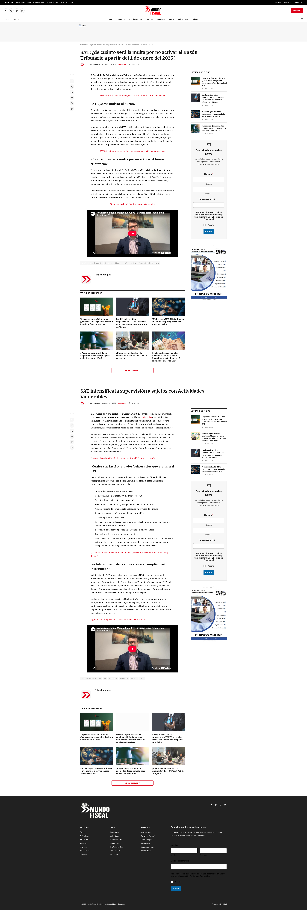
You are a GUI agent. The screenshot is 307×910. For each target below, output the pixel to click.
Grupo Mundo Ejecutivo (116, 904)
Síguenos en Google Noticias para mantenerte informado (118, 619)
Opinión (195, 19)
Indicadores (183, 19)
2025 (84, 263)
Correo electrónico (209, 199)
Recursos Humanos (165, 19)
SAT (110, 19)
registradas (146, 417)
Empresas (287, 2)
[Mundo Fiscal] (153, 10)
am (105, 678)
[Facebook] (72, 81)
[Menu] (302, 19)
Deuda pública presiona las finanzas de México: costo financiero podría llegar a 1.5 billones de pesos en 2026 (166, 357)
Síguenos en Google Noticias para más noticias (132, 204)
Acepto (211, 225)
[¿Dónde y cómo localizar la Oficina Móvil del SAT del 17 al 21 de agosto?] (132, 340)
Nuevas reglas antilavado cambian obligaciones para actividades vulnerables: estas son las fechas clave (46, 2)
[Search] (298, 19)
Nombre (209, 184)
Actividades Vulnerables (91, 678)
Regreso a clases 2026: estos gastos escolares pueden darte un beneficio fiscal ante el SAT (96, 322)
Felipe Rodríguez (94, 64)
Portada (83, 45)
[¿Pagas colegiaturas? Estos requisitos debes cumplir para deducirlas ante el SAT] (96, 340)
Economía (298, 2)
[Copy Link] (72, 108)
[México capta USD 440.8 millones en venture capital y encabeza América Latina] (168, 307)
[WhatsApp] (72, 103)
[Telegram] (72, 97)
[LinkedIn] (72, 92)
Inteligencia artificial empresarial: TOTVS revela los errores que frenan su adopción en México (131, 323)
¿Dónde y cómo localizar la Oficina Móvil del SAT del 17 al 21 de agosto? (132, 355)
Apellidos (208, 194)
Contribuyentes (135, 19)
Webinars (297, 10)
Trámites (278, 2)
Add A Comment (132, 370)
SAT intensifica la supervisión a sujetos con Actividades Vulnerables (132, 151)
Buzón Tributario (95, 263)
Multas (118, 263)
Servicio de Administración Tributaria (144, 263)
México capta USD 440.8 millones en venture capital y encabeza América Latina (168, 322)
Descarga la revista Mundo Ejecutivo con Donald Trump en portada (132, 95)
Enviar (208, 231)
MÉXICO (134, 678)
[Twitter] (72, 86)
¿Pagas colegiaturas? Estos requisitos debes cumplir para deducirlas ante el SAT (94, 355)
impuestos (124, 678)
